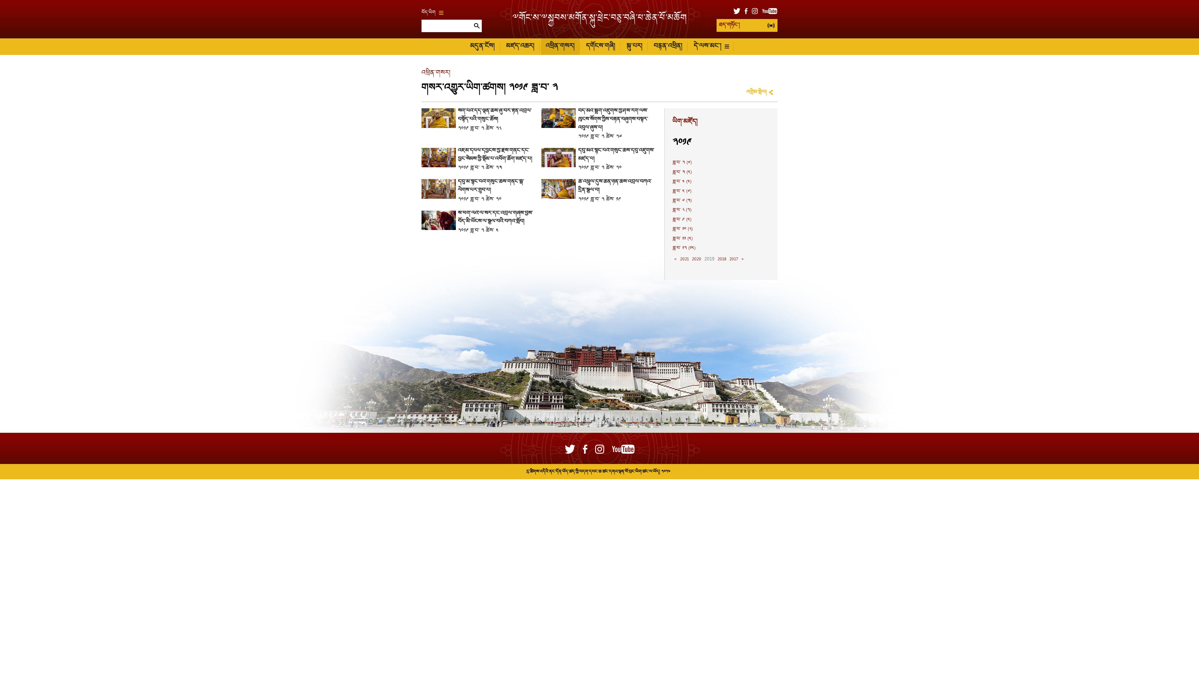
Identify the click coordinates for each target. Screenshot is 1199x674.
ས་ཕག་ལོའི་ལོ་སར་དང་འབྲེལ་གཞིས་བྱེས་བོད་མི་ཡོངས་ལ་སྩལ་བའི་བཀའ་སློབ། (495, 217)
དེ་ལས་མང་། (707, 46)
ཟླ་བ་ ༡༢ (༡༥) (684, 248)
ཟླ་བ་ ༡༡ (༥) (683, 239)
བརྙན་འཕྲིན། (668, 46)
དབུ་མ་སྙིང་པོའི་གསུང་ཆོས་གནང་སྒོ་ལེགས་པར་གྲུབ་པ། (491, 186)
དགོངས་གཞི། (600, 46)
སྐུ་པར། (634, 46)
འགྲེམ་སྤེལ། (757, 92)
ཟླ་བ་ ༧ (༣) (682, 201)
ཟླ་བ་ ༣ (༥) (682, 172)
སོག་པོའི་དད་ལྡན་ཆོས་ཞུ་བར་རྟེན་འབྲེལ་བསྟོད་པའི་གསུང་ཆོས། (495, 115)
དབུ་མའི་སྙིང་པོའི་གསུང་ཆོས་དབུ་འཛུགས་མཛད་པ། (616, 155)
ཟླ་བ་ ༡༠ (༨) (683, 229)
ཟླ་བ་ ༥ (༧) (682, 191)
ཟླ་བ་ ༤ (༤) (682, 182)
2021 (684, 259)
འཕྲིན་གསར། (560, 46)
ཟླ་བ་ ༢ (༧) (682, 163)
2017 (733, 259)
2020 (696, 259)
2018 (722, 259)
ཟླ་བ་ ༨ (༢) (682, 210)
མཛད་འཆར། (520, 46)
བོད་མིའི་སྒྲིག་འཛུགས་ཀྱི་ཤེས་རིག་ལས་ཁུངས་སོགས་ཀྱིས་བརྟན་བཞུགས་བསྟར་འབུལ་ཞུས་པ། (613, 119)
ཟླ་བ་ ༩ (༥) (682, 220)
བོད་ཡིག (429, 12)
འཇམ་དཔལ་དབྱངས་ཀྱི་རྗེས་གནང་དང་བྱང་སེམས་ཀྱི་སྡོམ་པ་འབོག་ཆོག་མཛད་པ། (495, 155)
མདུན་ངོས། (482, 46)
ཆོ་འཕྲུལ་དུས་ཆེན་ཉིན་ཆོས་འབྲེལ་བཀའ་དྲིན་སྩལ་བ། (615, 186)
